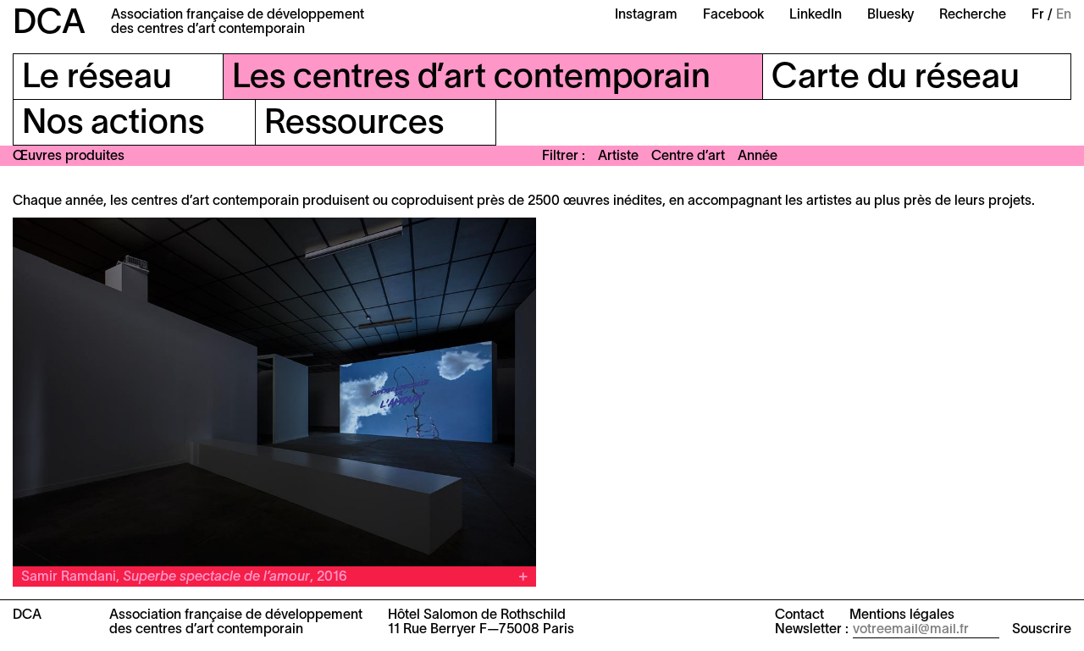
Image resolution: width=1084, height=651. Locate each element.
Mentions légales (901, 615)
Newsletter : (812, 630)
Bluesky (890, 15)
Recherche (972, 15)
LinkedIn (815, 15)
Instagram (646, 15)
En (1063, 15)
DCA (49, 24)
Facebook (733, 15)
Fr (1037, 15)
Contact (799, 615)
